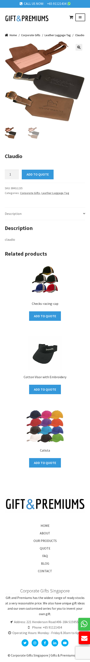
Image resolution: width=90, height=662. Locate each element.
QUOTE (45, 548)
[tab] (45, 214)
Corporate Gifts (30, 35)
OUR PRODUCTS (45, 541)
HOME (45, 525)
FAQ (45, 556)
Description (13, 213)
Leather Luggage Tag (58, 35)
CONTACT (45, 571)
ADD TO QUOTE (38, 174)
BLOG (45, 563)
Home (13, 35)
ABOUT (45, 533)
